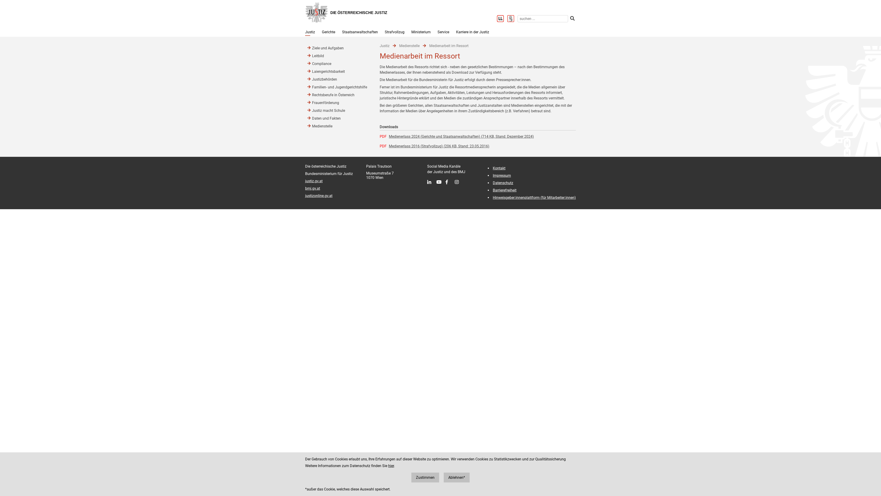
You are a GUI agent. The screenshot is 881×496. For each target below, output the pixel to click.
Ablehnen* (456, 477)
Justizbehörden (324, 79)
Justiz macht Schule (328, 110)
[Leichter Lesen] (502, 19)
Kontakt (499, 168)
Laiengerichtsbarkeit (328, 71)
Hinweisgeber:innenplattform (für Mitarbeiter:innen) (534, 197)
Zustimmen (425, 477)
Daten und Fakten (326, 118)
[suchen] (572, 18)
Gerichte (328, 32)
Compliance (321, 64)
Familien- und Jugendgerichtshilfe (339, 87)
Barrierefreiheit (504, 190)
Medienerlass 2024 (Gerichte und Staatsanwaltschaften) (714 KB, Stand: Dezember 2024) (461, 136)
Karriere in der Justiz (472, 32)
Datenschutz (503, 183)
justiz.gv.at (314, 181)
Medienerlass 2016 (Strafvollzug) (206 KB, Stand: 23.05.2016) (439, 146)
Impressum (502, 175)
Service (443, 32)
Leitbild (318, 56)
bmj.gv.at (312, 188)
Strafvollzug (394, 32)
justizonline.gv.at (318, 196)
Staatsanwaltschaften (360, 32)
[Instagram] (459, 182)
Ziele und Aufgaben (328, 48)
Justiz (310, 32)
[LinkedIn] (431, 182)
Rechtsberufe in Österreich (333, 95)
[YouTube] (441, 182)
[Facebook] (450, 182)
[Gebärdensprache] (512, 19)
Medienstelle (322, 126)
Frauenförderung (325, 103)
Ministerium (421, 32)
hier (391, 466)
